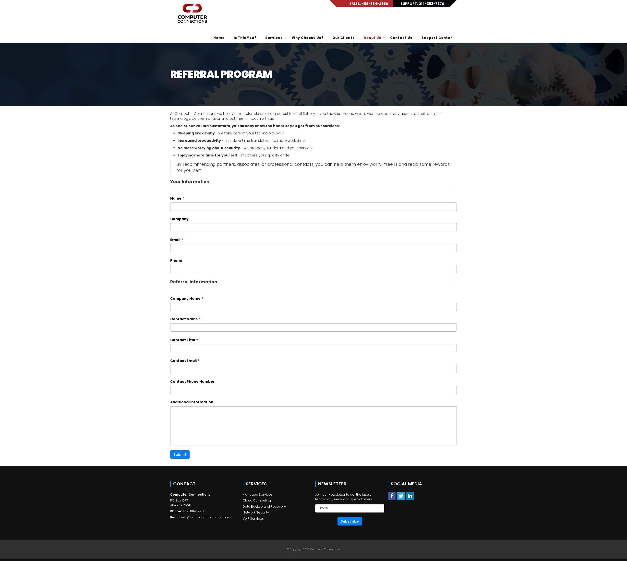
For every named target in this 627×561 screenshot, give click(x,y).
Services (274, 38)
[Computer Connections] (192, 13)
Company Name (186, 298)
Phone (176, 260)
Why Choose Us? (308, 38)
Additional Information (191, 402)
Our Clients (343, 38)
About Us (372, 38)
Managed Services (258, 494)
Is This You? (245, 38)
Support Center (437, 38)
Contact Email (184, 360)
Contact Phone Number (192, 381)
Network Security (256, 512)
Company (179, 219)
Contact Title (184, 340)
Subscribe (350, 521)
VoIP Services (253, 518)
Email (176, 240)
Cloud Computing (257, 500)
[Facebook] (392, 496)
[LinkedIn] (410, 496)
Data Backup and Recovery (264, 506)
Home (219, 38)
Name (177, 198)
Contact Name (185, 319)
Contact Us (401, 38)
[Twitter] (401, 496)
